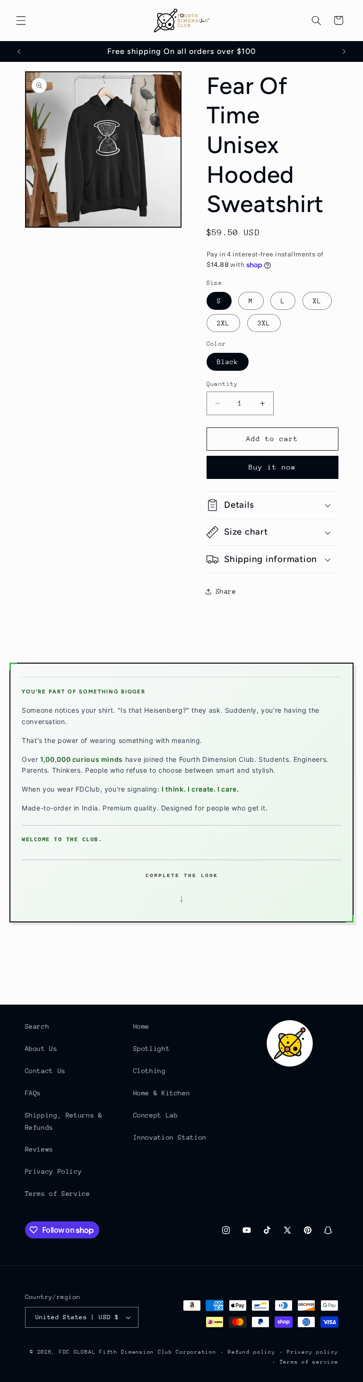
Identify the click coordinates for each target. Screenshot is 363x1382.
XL (317, 301)
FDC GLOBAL (77, 1352)
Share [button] (226, 591)
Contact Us (45, 1071)
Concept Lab (155, 1115)
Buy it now (272, 467)
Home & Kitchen (161, 1093)
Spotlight (151, 1048)
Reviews (39, 1149)
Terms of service (309, 1362)
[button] (21, 20)
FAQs (33, 1093)
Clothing (149, 1071)
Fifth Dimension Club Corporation (157, 1352)
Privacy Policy (53, 1171)
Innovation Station (170, 1137)
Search (37, 1026)
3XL (264, 323)
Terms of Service (57, 1193)
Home (141, 1026)
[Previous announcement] (19, 51)
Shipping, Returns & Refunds (64, 1121)
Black (227, 362)
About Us (41, 1048)
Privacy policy (312, 1352)
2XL (223, 323)
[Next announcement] (344, 51)
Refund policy (252, 1352)
